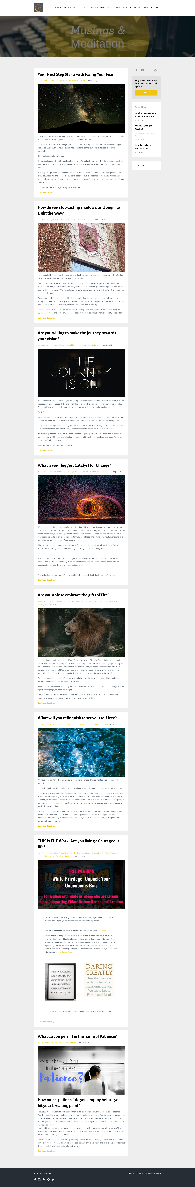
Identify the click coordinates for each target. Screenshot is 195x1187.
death (48, 724)
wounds (71, 219)
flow (147, 133)
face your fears (69, 81)
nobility (41, 605)
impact (41, 856)
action (40, 1043)
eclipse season (58, 345)
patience (72, 1043)
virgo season (105, 472)
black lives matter (50, 853)
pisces (68, 724)
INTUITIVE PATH (71, 8)
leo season (104, 601)
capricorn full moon (46, 81)
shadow (64, 219)
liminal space (72, 345)
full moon (81, 81)
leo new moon (91, 601)
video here (101, 931)
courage (58, 81)
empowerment (60, 601)
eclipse (49, 345)
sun (46, 605)
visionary (95, 345)
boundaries (42, 472)
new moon (113, 601)
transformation (84, 345)
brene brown (64, 853)
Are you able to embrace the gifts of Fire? (73, 595)
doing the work (111, 853)
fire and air (75, 601)
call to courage (77, 853)
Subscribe (146, 92)
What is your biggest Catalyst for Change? (74, 465)
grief (53, 724)
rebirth (91, 724)
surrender (99, 724)
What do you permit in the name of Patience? (77, 1036)
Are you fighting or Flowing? (143, 127)
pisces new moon (79, 724)
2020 (40, 853)
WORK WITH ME (98, 8)
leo (47, 219)
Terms (131, 1173)
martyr (57, 219)
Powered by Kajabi (153, 1173)
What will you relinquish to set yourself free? (77, 718)
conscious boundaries (57, 472)
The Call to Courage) (66, 952)
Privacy (140, 1173)
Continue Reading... (47, 192)
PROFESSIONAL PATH (117, 8)
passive (65, 1043)
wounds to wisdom (84, 219)
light (52, 219)
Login (157, 8)
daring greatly (98, 853)
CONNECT (147, 8)
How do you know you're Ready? (143, 146)
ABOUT (58, 8)
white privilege (66, 856)
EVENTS (84, 8)
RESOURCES (134, 8)
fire (68, 601)
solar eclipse (93, 472)
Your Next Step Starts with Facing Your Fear (76, 74)
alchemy (41, 601)
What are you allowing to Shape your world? (145, 114)
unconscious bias (51, 856)
